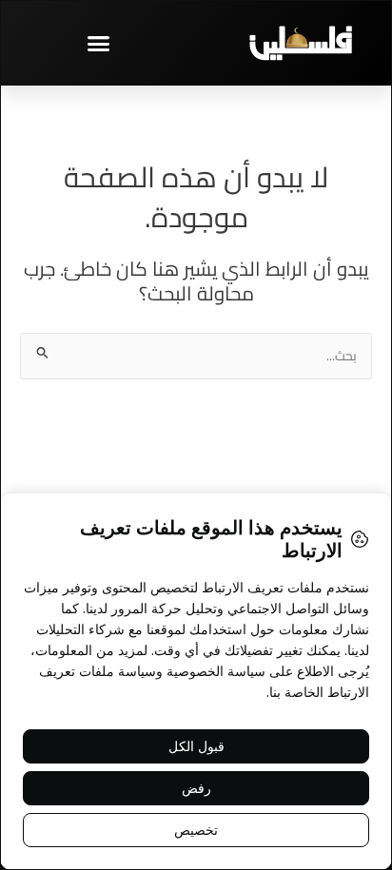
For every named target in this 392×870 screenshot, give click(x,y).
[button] (98, 43)
